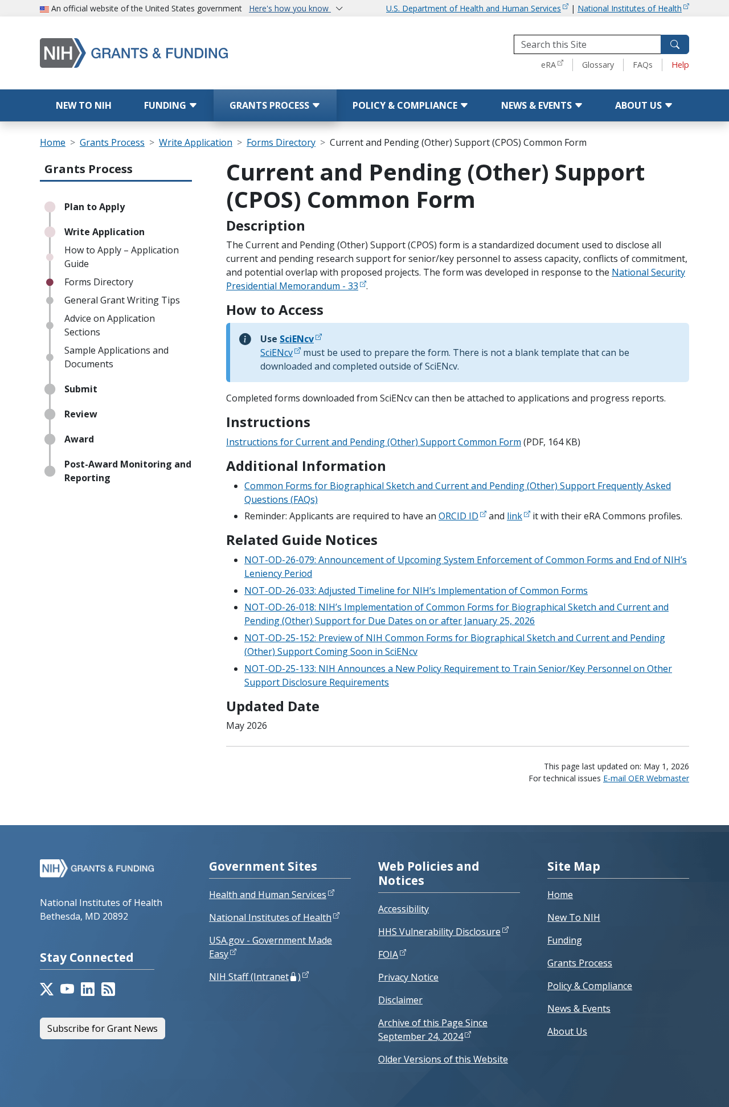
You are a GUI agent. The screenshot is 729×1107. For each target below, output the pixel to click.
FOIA (388, 954)
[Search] (675, 44)
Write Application (195, 142)
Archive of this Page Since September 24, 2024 (433, 1029)
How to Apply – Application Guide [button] (121, 257)
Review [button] (80, 414)
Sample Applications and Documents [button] (116, 357)
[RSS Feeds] (108, 989)
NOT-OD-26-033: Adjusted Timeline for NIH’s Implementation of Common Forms (416, 590)
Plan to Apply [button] (94, 206)
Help (680, 64)
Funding (166, 105)
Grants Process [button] (88, 169)
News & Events (537, 105)
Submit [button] (80, 389)
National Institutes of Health (630, 8)
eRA (548, 64)
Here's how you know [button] (290, 8)
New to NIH (84, 105)
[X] (47, 989)
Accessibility (403, 909)
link (514, 516)
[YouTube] (67, 989)
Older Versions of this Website (443, 1059)
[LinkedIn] (88, 989)
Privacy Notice (408, 977)
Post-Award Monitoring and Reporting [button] (127, 471)
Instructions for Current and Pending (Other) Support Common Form (373, 442)
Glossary (598, 64)
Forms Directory (281, 142)
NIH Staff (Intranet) (255, 976)
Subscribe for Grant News (102, 1028)
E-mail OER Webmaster (646, 778)
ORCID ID (458, 516)
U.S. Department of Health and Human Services (473, 8)
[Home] (156, 52)
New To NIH (573, 917)
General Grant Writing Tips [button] (122, 300)
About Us (639, 105)
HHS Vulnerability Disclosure (439, 931)
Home (52, 142)
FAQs (643, 64)
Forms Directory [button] (98, 282)
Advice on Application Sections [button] (109, 325)
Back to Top (679, 1085)
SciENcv (276, 352)
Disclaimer (400, 1000)
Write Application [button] (104, 232)
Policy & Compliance (406, 105)
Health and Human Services (267, 894)
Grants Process (271, 105)
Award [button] (79, 439)
